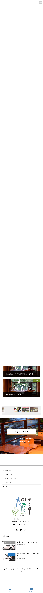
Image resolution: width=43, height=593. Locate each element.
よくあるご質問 (7, 474)
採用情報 (5, 486)
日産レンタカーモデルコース (27, 542)
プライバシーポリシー (9, 478)
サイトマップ (7, 482)
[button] (39, 411)
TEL (10, 591)
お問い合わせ (7, 470)
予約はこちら (31, 591)
